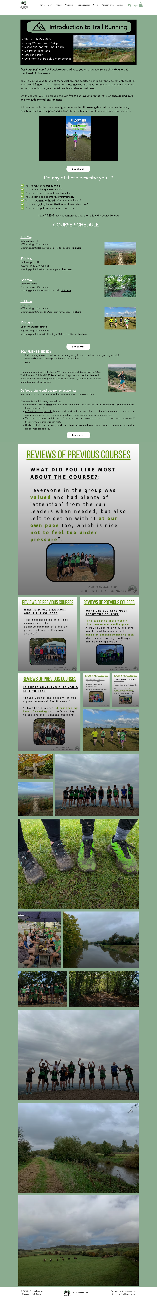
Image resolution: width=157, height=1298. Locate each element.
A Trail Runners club (80, 1292)
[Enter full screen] (114, 157)
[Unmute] (46, 157)
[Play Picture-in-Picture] (110, 157)
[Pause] (42, 157)
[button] (141, 4)
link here (76, 247)
